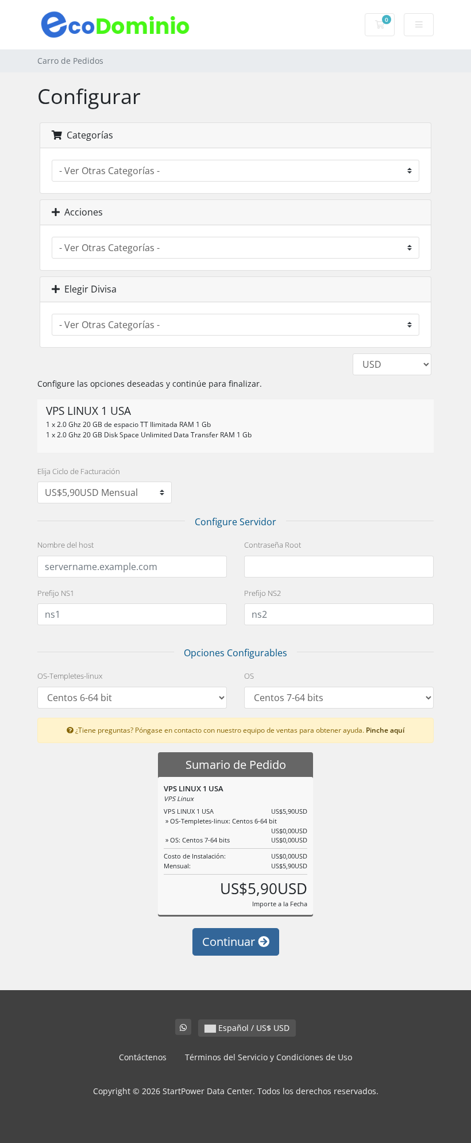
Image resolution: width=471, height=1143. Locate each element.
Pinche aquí (385, 729)
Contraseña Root (272, 545)
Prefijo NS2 (262, 593)
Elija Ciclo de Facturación (78, 471)
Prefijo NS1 (55, 593)
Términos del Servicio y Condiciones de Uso (268, 1057)
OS (249, 676)
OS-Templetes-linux (69, 676)
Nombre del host (65, 545)
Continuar (230, 941)
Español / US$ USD (252, 1027)
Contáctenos (143, 1057)
